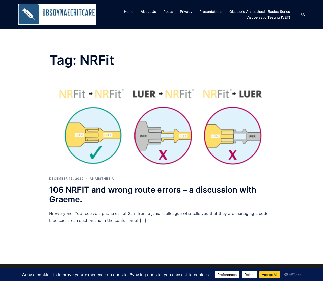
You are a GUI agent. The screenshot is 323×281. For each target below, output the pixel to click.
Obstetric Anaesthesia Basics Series (259, 11)
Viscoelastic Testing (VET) (268, 17)
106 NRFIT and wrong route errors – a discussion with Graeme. (152, 194)
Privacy (186, 11)
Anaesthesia (102, 178)
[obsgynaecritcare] (57, 14)
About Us (148, 11)
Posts (168, 11)
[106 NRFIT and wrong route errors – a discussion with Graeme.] (161, 126)
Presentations (210, 11)
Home (128, 11)
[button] (303, 14)
